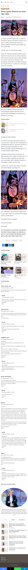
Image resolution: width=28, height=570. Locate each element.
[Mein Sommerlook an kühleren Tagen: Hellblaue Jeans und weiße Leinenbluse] (4, 537)
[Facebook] (3, 245)
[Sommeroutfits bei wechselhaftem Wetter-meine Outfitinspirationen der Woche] (4, 525)
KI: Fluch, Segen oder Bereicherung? (17, 123)
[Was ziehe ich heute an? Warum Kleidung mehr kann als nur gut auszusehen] (4, 543)
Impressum (3, 557)
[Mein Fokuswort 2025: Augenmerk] (7, 257)
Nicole (3, 17)
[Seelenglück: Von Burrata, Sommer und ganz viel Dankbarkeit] (4, 532)
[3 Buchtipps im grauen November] (7, 270)
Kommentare (22, 519)
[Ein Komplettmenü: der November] (4, 130)
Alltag (8, 8)
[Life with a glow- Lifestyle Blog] (8, 2)
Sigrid (2, 453)
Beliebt (13, 519)
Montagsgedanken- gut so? (21, 261)
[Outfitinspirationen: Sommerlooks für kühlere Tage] (4, 549)
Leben (8, 240)
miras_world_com (6, 286)
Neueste (5, 519)
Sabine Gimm (4, 309)
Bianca (3, 402)
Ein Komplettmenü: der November (16, 129)
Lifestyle (3, 8)
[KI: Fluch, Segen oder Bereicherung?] (4, 124)
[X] (6, 245)
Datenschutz (3, 559)
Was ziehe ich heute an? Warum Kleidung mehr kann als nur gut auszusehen (16, 543)
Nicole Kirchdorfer (6, 376)
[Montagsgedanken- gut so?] (21, 257)
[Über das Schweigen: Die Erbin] (21, 270)
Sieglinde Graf (5, 337)
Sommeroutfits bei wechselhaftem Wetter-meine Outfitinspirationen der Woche (17, 525)
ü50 (21, 240)
